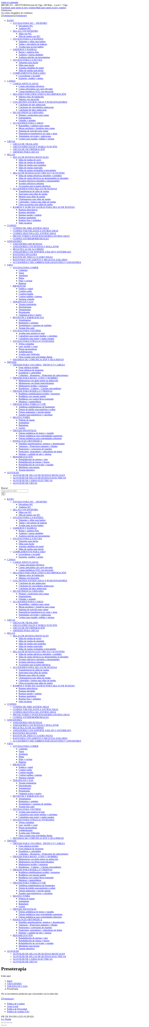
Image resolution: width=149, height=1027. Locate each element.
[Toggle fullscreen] (8, 1022)
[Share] (5, 1022)
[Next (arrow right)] (5, 1025)
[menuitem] (10, 20)
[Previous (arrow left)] (2, 1025)
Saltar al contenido (9, 2)
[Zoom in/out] (11, 1022)
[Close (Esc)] (2, 1022)
